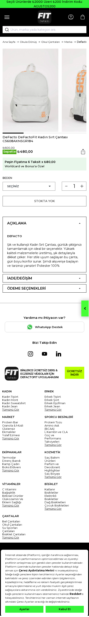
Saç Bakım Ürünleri (52, 459)
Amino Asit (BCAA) (51, 427)
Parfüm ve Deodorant (52, 465)
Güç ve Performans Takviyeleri (52, 438)
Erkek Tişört (52, 396)
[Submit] (5, 29)
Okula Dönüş (28, 41)
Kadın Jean (9, 406)
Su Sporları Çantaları (9, 529)
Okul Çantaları (50, 41)
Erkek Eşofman (54, 403)
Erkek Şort (51, 400)
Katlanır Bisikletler (51, 491)
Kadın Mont (10, 400)
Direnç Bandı (11, 460)
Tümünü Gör (10, 409)
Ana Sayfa (9, 41)
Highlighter (52, 470)
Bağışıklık (8, 492)
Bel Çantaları (11, 521)
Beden (7, 178)
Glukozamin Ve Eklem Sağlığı (12, 500)
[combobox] (44, 29)
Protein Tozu (53, 422)
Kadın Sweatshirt (14, 403)
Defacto (82, 41)
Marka (68, 41)
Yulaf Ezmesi (11, 435)
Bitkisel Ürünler (12, 495)
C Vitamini (9, 489)
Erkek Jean (52, 406)
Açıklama (16, 223)
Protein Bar (10, 422)
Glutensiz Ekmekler (9, 430)
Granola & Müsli (12, 425)
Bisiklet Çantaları (13, 534)
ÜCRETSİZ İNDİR (74, 372)
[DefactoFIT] (44, 17)
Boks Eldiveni (11, 467)
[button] (13, 133)
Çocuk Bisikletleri (56, 505)
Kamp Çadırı (10, 464)
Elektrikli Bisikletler (51, 497)
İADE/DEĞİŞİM (19, 278)
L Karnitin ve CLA (56, 432)
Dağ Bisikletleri (55, 502)
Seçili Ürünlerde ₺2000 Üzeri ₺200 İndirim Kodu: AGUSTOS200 (44, 4)
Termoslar (9, 457)
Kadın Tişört (10, 396)
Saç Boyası (52, 473)
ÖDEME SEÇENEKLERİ (26, 288)
